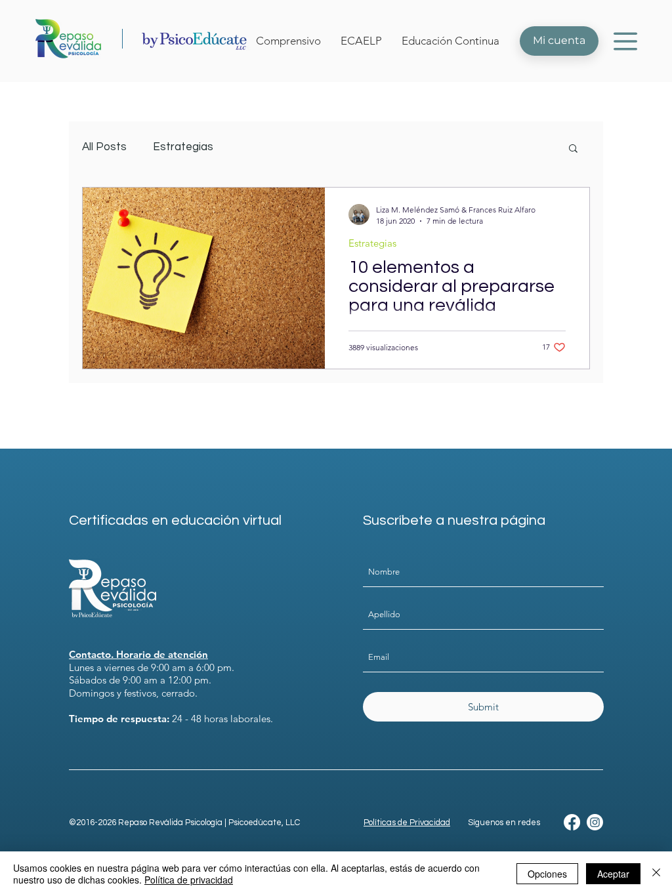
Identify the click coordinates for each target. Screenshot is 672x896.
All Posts (104, 147)
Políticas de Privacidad (407, 822)
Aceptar (613, 873)
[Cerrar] (656, 874)
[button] (625, 41)
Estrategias (183, 147)
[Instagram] (595, 822)
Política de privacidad (188, 879)
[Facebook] (572, 822)
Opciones (547, 873)
